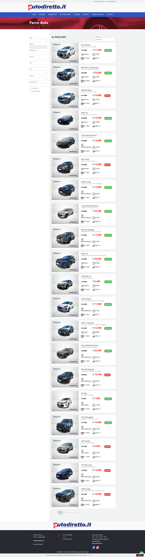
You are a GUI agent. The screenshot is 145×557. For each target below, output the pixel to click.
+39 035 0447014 (99, 1)
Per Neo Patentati (36, 91)
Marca (30, 37)
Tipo (30, 63)
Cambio (31, 56)
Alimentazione (32, 50)
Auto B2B (77, 14)
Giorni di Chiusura (97, 543)
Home (34, 14)
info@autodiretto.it (38, 540)
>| (76, 512)
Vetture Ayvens (65, 14)
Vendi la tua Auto (98, 14)
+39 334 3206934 (111, 1)
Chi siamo (42, 14)
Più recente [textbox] (99, 39)
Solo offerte (35, 88)
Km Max (31, 75)
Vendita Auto (52, 14)
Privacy (78, 552)
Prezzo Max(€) (33, 82)
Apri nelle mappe (37, 544)
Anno (30, 69)
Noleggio (86, 14)
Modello (31, 44)
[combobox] (38, 40)
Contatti (110, 14)
